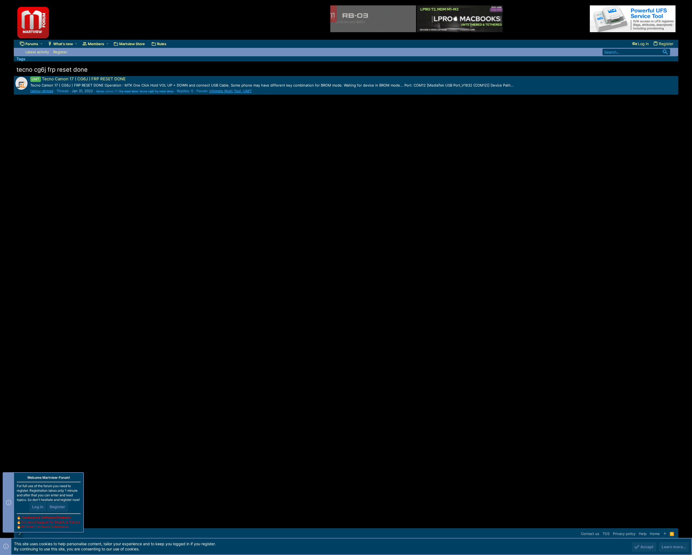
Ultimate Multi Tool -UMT (230, 91)
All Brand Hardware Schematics (45, 527)
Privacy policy (624, 533)
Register (57, 506)
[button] (41, 44)
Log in (38, 506)
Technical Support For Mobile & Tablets (50, 522)
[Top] (664, 534)
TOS (606, 533)
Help (643, 533)
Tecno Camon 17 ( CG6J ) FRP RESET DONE (78, 78)
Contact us (590, 533)
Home (655, 533)
